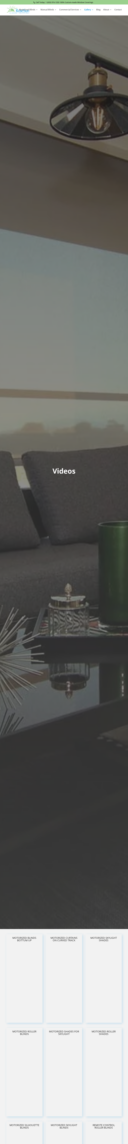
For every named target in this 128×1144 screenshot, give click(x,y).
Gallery (87, 10)
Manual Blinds (47, 10)
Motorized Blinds (27, 10)
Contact (118, 10)
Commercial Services (69, 10)
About (106, 10)
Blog (98, 10)
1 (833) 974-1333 (52, 2)
